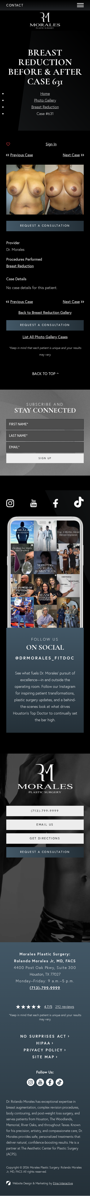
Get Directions (45, 838)
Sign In (51, 144)
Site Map (43, 1056)
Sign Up (45, 458)
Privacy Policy (43, 1049)
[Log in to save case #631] (8, 144)
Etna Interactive (63, 1183)
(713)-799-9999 (45, 987)
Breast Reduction (45, 107)
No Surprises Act (43, 1036)
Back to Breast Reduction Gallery (45, 312)
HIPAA (43, 1043)
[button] (23, 155)
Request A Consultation (45, 852)
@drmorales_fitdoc (45, 658)
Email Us (45, 824)
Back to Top (43, 373)
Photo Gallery (45, 100)
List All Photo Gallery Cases (45, 337)
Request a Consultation (45, 225)
